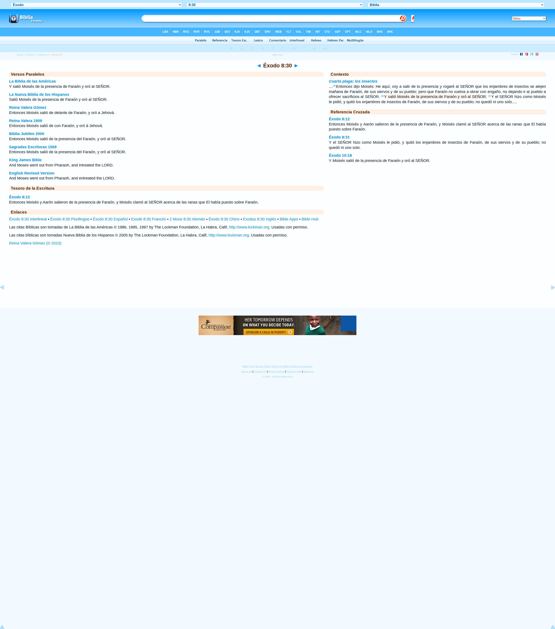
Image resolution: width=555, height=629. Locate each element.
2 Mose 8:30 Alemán (187, 219)
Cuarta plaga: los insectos (353, 81)
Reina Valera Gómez (27, 107)
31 (489, 96)
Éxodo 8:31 (339, 137)
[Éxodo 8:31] (549, 297)
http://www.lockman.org (249, 227)
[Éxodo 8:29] (5, 297)
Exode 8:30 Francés (148, 219)
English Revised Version (31, 173)
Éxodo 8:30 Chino (224, 219)
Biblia (20, 54)
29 (334, 86)
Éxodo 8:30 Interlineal (28, 219)
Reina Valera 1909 (25, 121)
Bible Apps (289, 219)
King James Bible (25, 160)
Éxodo (30, 54)
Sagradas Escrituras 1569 (33, 147)
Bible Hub (310, 219)
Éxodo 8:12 (19, 197)
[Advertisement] (277, 281)
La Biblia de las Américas (32, 81)
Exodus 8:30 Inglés (259, 219)
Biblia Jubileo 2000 (26, 134)
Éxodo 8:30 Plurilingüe (69, 219)
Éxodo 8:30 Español (110, 219)
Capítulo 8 (43, 54)
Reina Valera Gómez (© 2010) (35, 243)
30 (382, 96)
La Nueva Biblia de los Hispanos (39, 94)
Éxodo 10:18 (340, 155)
